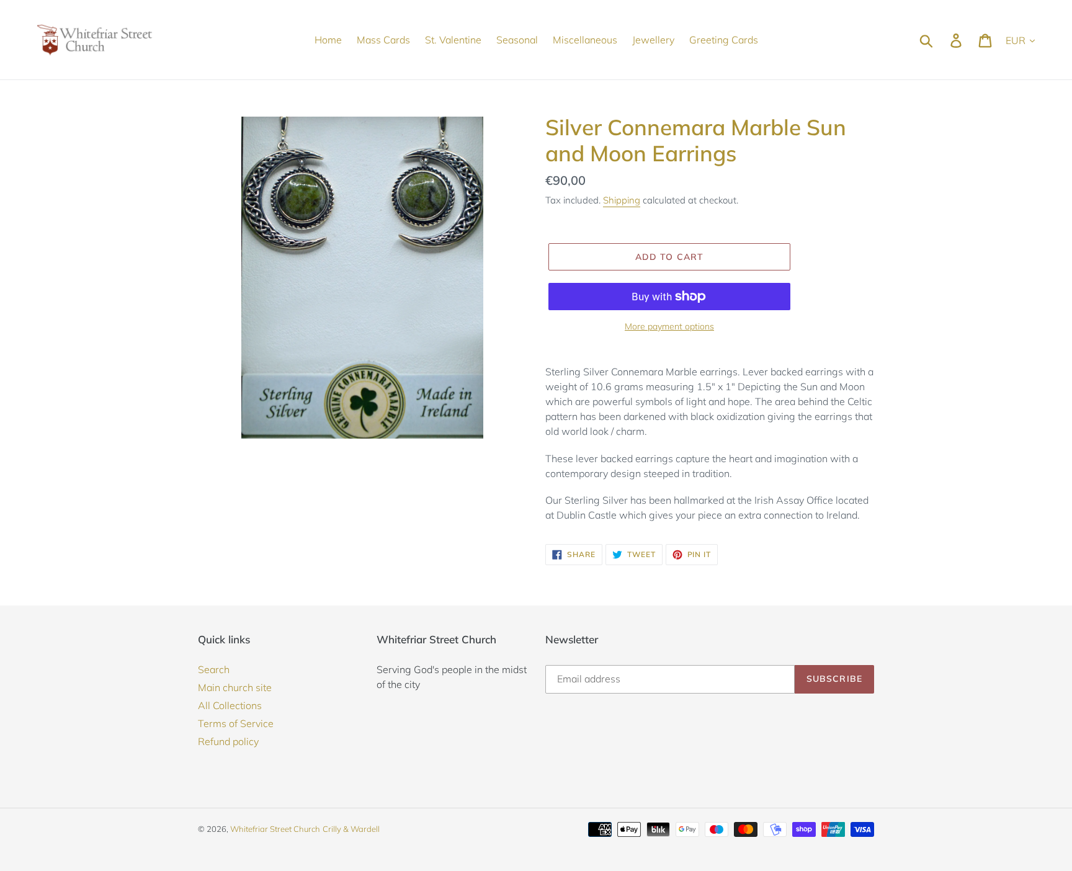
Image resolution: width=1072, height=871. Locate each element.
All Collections (230, 705)
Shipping (621, 200)
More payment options (669, 326)
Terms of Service (236, 723)
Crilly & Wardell (351, 829)
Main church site (235, 687)
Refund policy (228, 741)
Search (214, 669)
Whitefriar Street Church (275, 829)
